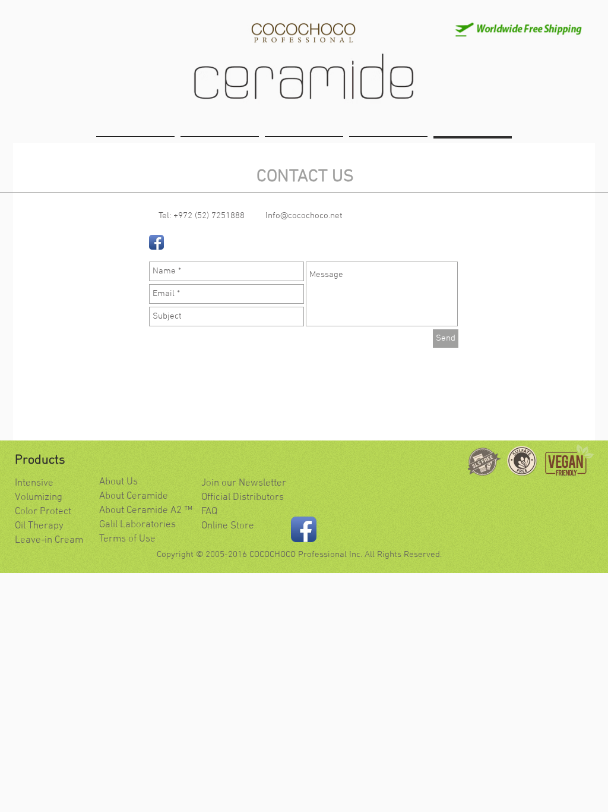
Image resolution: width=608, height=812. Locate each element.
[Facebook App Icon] (156, 242)
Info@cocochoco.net (304, 215)
